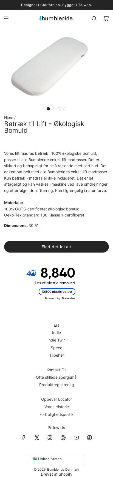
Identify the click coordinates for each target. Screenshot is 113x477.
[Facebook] (24, 438)
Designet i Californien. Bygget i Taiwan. (56, 5)
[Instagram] (50, 438)
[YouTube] (76, 438)
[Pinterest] (63, 438)
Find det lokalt (56, 246)
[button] (48, 108)
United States (49, 459)
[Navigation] (6, 18)
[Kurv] (106, 18)
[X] (37, 438)
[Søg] (94, 18)
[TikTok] (89, 438)
